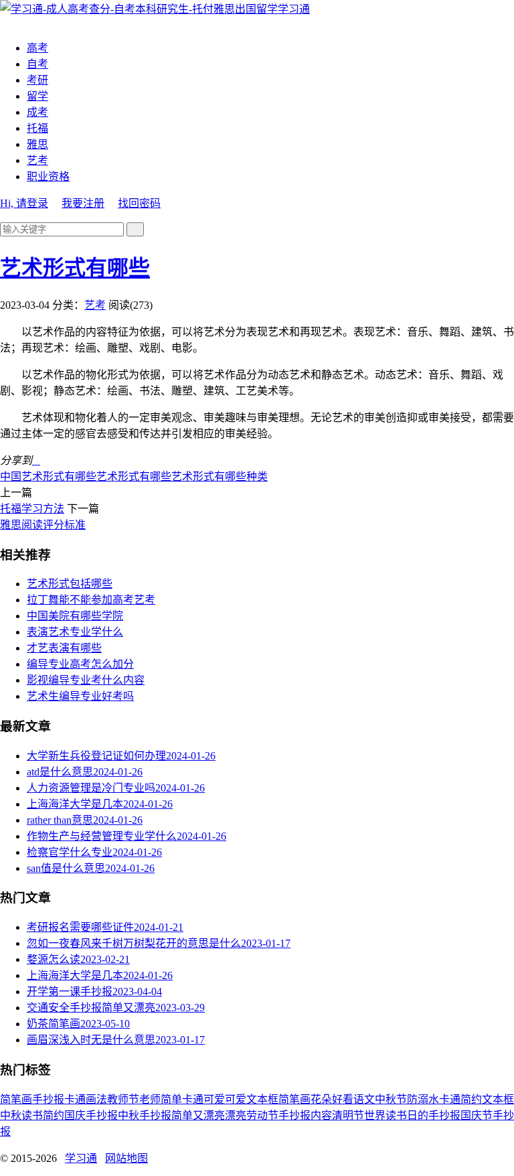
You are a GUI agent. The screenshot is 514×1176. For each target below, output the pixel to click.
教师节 (123, 1099)
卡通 (75, 1099)
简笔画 (16, 1099)
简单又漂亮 (198, 1115)
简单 (171, 1099)
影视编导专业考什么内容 (86, 680)
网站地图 (126, 1158)
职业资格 (48, 176)
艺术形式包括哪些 (69, 583)
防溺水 (423, 1099)
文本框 (498, 1099)
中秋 (10, 1115)
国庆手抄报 (91, 1115)
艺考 (37, 160)
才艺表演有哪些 (64, 648)
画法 (96, 1099)
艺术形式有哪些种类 (219, 476)
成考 (37, 112)
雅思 (37, 144)
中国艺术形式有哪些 (48, 476)
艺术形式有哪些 (75, 268)
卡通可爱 (203, 1099)
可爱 (235, 1099)
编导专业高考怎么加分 (80, 664)
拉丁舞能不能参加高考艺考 (91, 599)
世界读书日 (391, 1115)
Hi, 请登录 (24, 203)
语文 (364, 1099)
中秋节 (391, 1099)
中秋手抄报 (144, 1115)
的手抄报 (439, 1115)
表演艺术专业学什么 (75, 632)
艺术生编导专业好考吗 (80, 696)
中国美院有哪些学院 (75, 615)
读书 (32, 1115)
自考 (37, 64)
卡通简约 (460, 1099)
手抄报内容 (305, 1115)
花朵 (321, 1099)
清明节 (348, 1115)
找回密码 (139, 203)
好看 (342, 1099)
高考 (37, 48)
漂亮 (235, 1115)
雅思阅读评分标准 (43, 524)
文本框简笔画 (278, 1099)
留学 (37, 96)
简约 (53, 1115)
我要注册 (83, 203)
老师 (150, 1099)
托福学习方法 (32, 508)
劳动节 (262, 1115)
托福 (37, 128)
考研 (37, 80)
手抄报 (48, 1099)
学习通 (294, 9)
